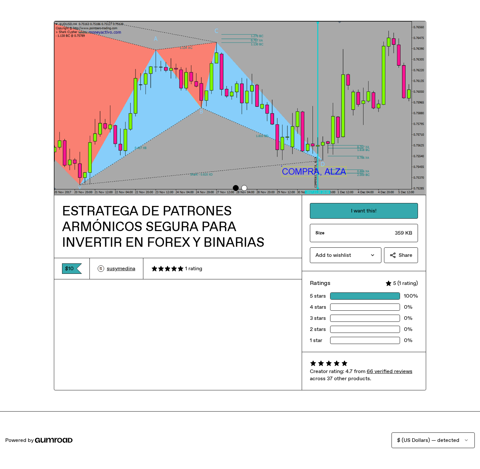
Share (405, 255)
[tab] (236, 188)
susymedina (121, 268)
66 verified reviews (389, 371)
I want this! (363, 211)
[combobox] (345, 255)
